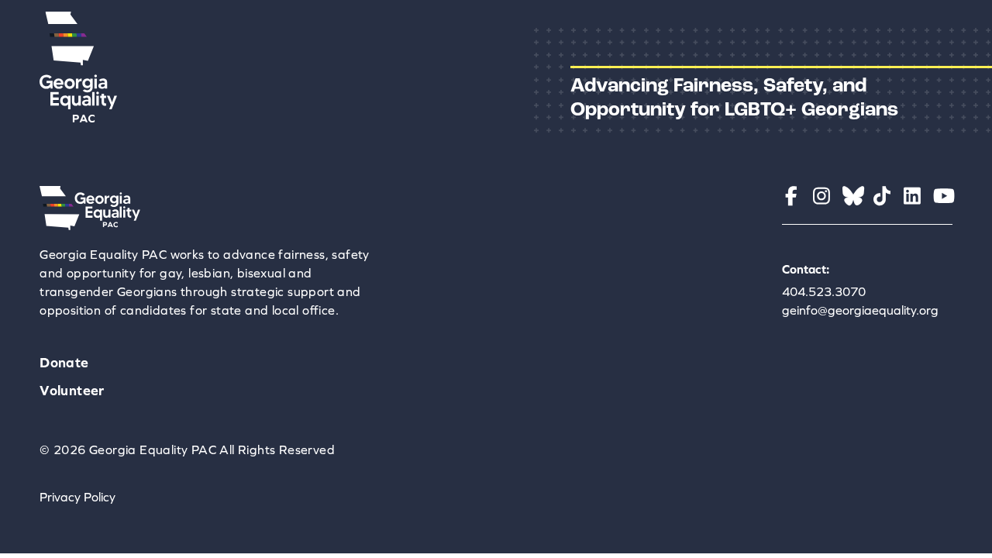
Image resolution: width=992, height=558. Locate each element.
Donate (64, 362)
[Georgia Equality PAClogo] (78, 118)
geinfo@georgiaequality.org (860, 310)
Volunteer (72, 390)
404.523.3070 (824, 291)
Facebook (791, 195)
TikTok (882, 195)
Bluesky (852, 195)
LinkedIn (912, 195)
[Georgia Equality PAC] (90, 225)
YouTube (942, 195)
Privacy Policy (77, 497)
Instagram (822, 195)
